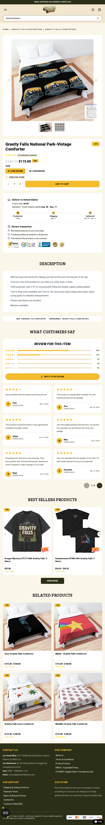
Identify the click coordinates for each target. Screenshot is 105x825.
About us (59, 755)
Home (6, 29)
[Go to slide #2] (59, 127)
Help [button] (100, 822)
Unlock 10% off (5, 813)
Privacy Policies (63, 763)
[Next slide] (96, 80)
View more (52, 581)
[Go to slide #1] (45, 127)
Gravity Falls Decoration (27, 29)
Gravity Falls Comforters (60, 29)
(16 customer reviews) (27, 155)
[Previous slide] (9, 80)
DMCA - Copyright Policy (67, 768)
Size (7, 166)
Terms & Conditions (65, 759)
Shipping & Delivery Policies (16, 787)
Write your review (54, 377)
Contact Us (9, 800)
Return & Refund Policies (15, 796)
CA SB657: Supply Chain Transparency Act (74, 772)
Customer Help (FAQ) (13, 804)
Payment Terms (11, 792)
